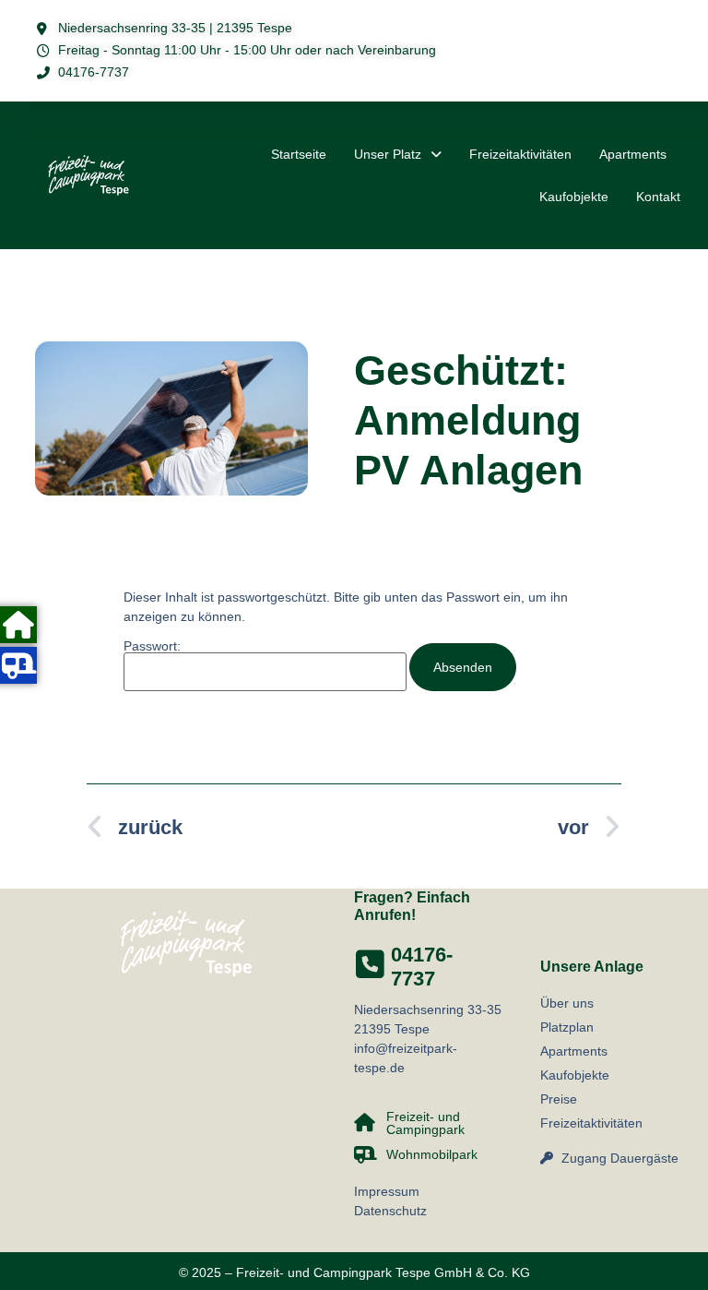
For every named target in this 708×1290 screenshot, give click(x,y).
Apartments (633, 154)
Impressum (386, 1191)
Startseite (298, 154)
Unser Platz (387, 154)
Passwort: (152, 646)
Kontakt (658, 196)
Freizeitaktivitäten (520, 154)
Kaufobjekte (573, 196)
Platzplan (567, 1027)
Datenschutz (390, 1210)
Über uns (567, 1003)
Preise (558, 1099)
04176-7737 (422, 966)
